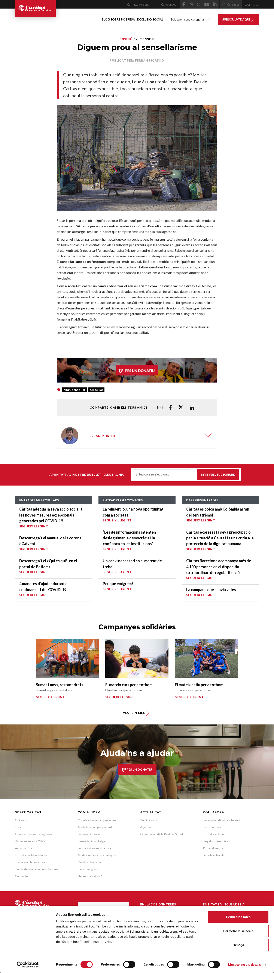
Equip (18, 827)
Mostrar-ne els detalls (244, 964)
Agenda (145, 827)
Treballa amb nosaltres (30, 862)
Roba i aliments (213, 848)
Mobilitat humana (89, 862)
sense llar (96, 390)
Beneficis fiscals (213, 855)
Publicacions (148, 820)
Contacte (21, 876)
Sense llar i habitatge (92, 841)
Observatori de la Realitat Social (161, 834)
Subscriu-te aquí (236, 19)
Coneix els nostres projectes (97, 820)
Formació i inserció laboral (95, 848)
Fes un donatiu (139, 769)
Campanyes (168, 4)
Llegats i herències (215, 841)
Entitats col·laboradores (31, 855)
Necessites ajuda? (90, 876)
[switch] (129, 964)
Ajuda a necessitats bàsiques (97, 855)
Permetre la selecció (238, 931)
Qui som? (21, 820)
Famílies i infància (89, 834)
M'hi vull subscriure (218, 474)
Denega (238, 945)
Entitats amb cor (214, 834)
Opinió (126, 39)
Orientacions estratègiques (33, 834)
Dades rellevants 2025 (30, 841)
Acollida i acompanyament (95, 827)
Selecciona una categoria (187, 19)
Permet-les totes (238, 917)
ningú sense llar (74, 390)
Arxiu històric (24, 848)
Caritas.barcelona (138, 4)
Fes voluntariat (213, 827)
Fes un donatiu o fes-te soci (221, 820)
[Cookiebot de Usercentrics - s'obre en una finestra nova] (27, 964)
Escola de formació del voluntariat (37, 869)
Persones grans (88, 869)
